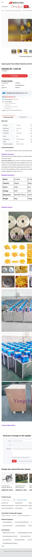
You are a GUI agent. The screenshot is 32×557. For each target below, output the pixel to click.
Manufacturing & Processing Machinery (13, 10)
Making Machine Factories (9, 532)
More (2, 546)
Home (2, 10)
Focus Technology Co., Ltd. (18, 551)
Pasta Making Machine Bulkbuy (10, 543)
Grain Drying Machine (20, 525)
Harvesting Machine (7, 522)
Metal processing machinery (7, 505)
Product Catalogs (22, 500)
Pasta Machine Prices (25, 536)
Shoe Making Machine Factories (10, 536)
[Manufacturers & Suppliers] (16, 2)
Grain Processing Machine (7, 508)
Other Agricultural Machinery (21, 522)
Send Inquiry (14, 75)
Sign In (3, 110)
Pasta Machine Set (7, 539)
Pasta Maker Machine (19, 539)
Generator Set (4, 503)
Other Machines (18, 508)
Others (30, 508)
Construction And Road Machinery (23, 505)
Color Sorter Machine (7, 525)
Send (14, 461)
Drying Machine (18, 503)
